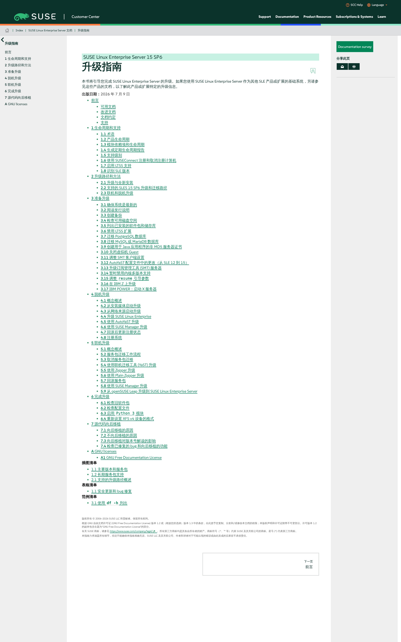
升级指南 (83, 30)
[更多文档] (2, 39)
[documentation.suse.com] (7, 30)
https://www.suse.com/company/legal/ (131, 531)
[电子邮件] (342, 66)
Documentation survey (355, 47)
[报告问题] (313, 71)
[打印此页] (354, 66)
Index (19, 30)
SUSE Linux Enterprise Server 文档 (50, 30)
